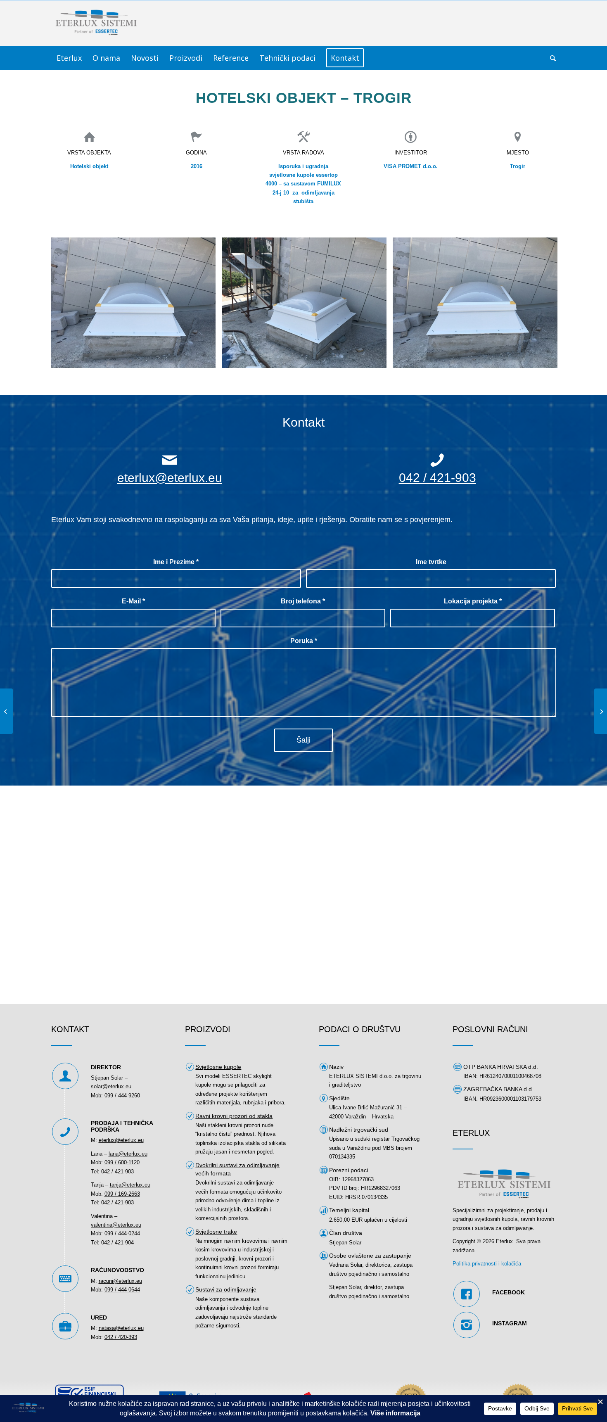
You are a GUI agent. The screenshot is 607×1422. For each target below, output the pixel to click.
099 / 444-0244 (122, 1233)
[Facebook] (466, 1294)
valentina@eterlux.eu (116, 1225)
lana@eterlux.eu (128, 1154)
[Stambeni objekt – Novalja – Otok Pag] (6, 711)
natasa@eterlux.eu (121, 1328)
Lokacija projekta (473, 601)
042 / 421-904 (117, 1242)
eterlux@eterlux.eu (169, 477)
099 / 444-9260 (122, 1095)
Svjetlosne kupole (218, 1067)
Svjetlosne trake (216, 1231)
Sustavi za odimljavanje (225, 1289)
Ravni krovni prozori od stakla (234, 1116)
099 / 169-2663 (122, 1194)
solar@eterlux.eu (111, 1086)
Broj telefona (303, 601)
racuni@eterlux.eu (120, 1281)
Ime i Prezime (176, 561)
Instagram (509, 1323)
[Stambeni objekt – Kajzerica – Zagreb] (600, 711)
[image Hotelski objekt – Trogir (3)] (136, 305)
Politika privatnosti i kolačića (487, 1264)
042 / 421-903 (437, 477)
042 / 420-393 (120, 1337)
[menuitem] (69, 58)
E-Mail (133, 601)
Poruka (303, 640)
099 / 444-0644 (122, 1290)
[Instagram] (466, 1325)
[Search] (550, 58)
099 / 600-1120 (122, 1162)
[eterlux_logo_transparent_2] (96, 23)
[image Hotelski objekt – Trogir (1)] (307, 305)
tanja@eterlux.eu (130, 1185)
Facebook (508, 1292)
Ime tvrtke (431, 561)
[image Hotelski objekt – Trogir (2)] (478, 305)
